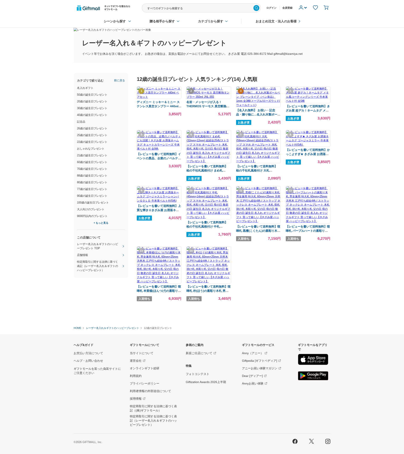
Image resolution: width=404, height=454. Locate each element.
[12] (308, 221)
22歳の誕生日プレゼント (92, 141)
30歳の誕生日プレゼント (92, 108)
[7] (258, 161)
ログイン (271, 7)
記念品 (81, 121)
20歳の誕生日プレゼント (92, 101)
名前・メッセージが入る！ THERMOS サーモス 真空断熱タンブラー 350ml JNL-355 (207, 106)
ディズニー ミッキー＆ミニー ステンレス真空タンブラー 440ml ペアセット (158, 106)
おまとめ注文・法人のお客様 (276, 21)
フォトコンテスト (197, 374)
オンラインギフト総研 (144, 368)
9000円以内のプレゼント (92, 216)
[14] (208, 281)
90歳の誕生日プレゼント (92, 195)
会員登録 (287, 7)
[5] (159, 148)
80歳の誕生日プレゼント (92, 182)
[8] (308, 144)
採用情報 (136, 398)
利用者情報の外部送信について (150, 391)
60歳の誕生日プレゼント (92, 162)
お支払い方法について (88, 353)
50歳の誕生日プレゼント (92, 94)
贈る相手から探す (162, 21)
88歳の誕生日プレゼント (92, 175)
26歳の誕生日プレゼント (92, 128)
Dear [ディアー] (252, 376)
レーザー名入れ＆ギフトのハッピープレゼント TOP (97, 246)
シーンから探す (115, 21)
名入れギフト (85, 88)
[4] (308, 100)
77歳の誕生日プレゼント (92, 189)
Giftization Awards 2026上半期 (206, 382)
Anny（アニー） (252, 353)
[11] (258, 221)
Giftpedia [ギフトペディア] (259, 360)
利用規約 (136, 376)
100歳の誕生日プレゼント (93, 202)
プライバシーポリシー (144, 383)
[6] (208, 161)
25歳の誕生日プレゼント (92, 135)
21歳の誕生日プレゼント (92, 155)
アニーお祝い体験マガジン (259, 368)
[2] (208, 96)
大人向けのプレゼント (90, 209)
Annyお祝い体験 (252, 383)
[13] (159, 281)
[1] (159, 96)
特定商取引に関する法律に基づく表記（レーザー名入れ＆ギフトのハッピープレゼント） (97, 266)
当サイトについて (141, 353)
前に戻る (119, 80)
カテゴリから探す (210, 21)
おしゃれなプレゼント (90, 148)
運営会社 (136, 360)
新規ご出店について (199, 353)
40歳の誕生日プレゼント (92, 115)
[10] (208, 217)
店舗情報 (82, 255)
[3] (258, 105)
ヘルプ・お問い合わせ (88, 360)
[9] (159, 200)
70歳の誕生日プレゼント (92, 168)
